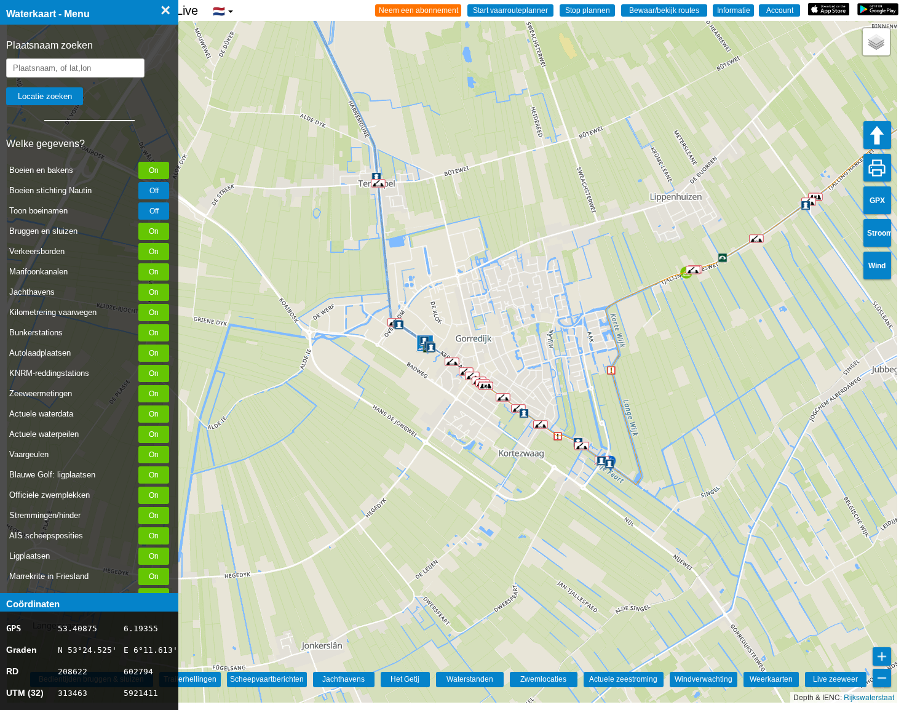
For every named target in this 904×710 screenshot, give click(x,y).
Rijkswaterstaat (869, 697)
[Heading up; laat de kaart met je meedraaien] (877, 135)
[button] (540, 424)
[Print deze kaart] (877, 167)
